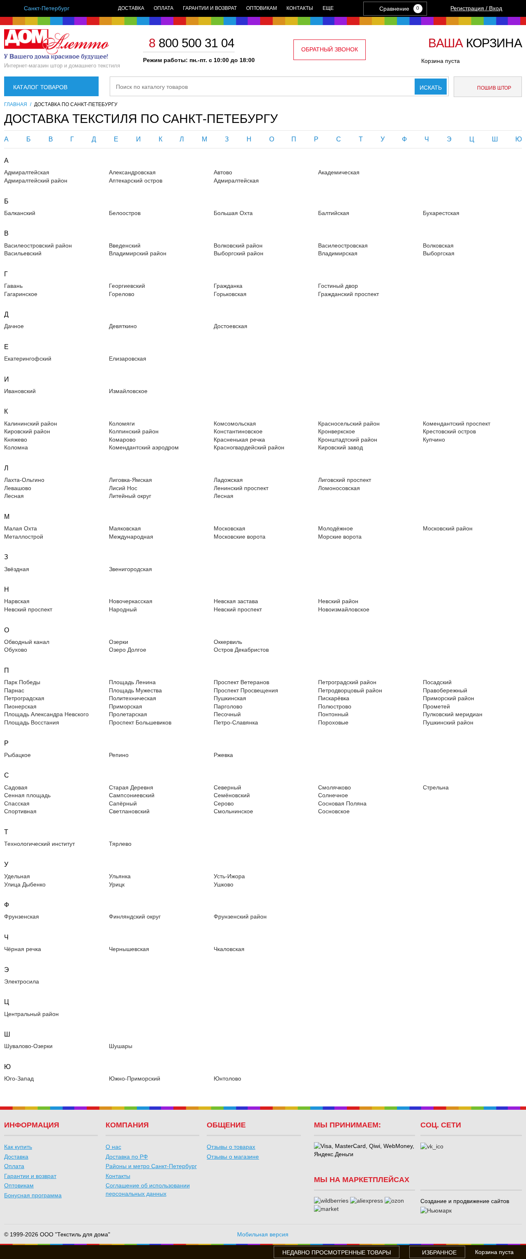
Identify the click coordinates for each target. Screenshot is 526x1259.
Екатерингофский (27, 358)
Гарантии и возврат (210, 8)
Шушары (120, 1046)
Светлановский (129, 811)
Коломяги (122, 423)
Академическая (339, 172)
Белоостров (125, 213)
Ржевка (223, 755)
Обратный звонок (329, 49)
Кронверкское (336, 431)
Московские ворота (239, 536)
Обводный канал (26, 642)
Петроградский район (347, 682)
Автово (223, 172)
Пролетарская (128, 714)
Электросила (21, 981)
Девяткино (123, 326)
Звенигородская (130, 569)
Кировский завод (340, 447)
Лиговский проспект (344, 480)
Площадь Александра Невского (46, 714)
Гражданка (228, 285)
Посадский (437, 682)
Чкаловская (229, 949)
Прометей (436, 706)
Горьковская (230, 294)
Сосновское (334, 811)
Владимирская (338, 253)
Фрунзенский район (240, 916)
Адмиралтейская (26, 172)
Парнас (14, 690)
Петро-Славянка (236, 722)
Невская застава (236, 601)
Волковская (438, 245)
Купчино (434, 439)
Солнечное (333, 795)
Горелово (121, 294)
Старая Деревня (131, 787)
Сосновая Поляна (342, 803)
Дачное (14, 326)
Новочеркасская (130, 601)
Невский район (338, 601)
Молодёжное (335, 528)
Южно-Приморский (134, 1078)
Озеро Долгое (127, 649)
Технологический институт (39, 843)
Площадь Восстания (31, 722)
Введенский (125, 245)
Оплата (163, 8)
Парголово (228, 706)
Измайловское (128, 391)
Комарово (122, 439)
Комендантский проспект (456, 423)
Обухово (15, 649)
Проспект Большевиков (140, 722)
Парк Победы (22, 682)
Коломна (16, 447)
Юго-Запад (19, 1078)
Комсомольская (235, 423)
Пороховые (333, 722)
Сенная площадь (27, 795)
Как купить (18, 1146)
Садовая (16, 787)
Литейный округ (130, 496)
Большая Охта (233, 213)
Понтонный (333, 714)
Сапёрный (123, 803)
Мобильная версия (262, 1234)
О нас (113, 1146)
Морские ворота (340, 536)
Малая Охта (20, 528)
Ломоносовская (339, 488)
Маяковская (125, 528)
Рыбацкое (17, 755)
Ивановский (20, 391)
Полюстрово (334, 706)
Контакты (299, 8)
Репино (119, 755)
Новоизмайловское (343, 609)
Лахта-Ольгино (24, 480)
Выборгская (438, 253)
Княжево (15, 439)
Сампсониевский (132, 795)
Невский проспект (28, 609)
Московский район (448, 528)
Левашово (17, 488)
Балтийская (333, 213)
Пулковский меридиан (452, 714)
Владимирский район (137, 253)
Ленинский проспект (241, 488)
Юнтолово (227, 1078)
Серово (224, 803)
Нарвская (17, 601)
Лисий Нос (123, 488)
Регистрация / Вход (476, 8)
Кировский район (27, 431)
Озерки (118, 642)
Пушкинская (230, 698)
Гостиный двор (338, 285)
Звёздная (16, 569)
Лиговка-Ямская (130, 480)
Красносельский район (349, 423)
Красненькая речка (239, 439)
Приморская (125, 706)
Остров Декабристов (241, 649)
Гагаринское (20, 294)
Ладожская (228, 480)
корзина (475, 43)
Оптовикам (261, 8)
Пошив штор (493, 88)
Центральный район (31, 1014)
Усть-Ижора (229, 876)
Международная (131, 536)
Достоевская (230, 326)
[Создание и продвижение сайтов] (436, 1211)
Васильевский (23, 253)
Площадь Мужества (135, 690)
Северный (227, 787)
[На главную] (56, 57)
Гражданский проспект (348, 294)
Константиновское (238, 431)
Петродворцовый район (350, 690)
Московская (229, 528)
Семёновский (232, 795)
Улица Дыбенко (25, 884)
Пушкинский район (448, 722)
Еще (328, 8)
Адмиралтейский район (35, 180)
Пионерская (20, 706)
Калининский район (30, 423)
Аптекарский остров (135, 180)
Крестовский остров (449, 431)
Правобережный (445, 690)
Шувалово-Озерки (28, 1046)
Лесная (14, 496)
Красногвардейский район (249, 447)
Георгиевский (127, 285)
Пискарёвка (333, 698)
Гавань (13, 285)
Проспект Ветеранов (241, 682)
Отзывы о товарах (231, 1146)
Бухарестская (441, 213)
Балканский (19, 213)
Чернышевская (129, 949)
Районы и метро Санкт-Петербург (151, 1166)
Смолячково (334, 787)
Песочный (227, 714)
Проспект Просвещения (246, 690)
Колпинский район (134, 431)
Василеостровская (343, 245)
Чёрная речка (22, 949)
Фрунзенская (21, 916)
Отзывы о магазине (233, 1156)
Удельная (17, 876)
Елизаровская (127, 358)
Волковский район (238, 245)
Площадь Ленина (132, 682)
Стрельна (436, 787)
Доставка (131, 8)
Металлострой (23, 536)
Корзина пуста (440, 61)
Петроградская (24, 698)
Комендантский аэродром (144, 447)
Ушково (223, 884)
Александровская (132, 172)
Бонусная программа (33, 1195)
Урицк (117, 884)
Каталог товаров (40, 87)
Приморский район (448, 698)
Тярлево (120, 843)
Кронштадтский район (347, 439)
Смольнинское (233, 811)
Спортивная (20, 811)
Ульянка (120, 876)
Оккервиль (228, 642)
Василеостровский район (38, 245)
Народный (123, 609)
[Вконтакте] (431, 1147)
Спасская (17, 803)
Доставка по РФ (127, 1156)
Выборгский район (238, 253)
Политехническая (132, 698)
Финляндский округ (135, 916)
